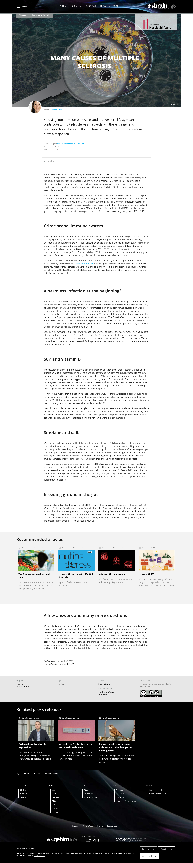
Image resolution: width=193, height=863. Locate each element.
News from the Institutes (31, 718)
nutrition (61, 684)
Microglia (107, 266)
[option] (156, 24)
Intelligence (118, 508)
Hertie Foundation (156, 24)
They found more (84, 263)
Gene (74, 252)
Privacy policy (39, 855)
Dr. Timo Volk (79, 143)
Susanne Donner (56, 110)
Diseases (23, 15)
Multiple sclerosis (41, 15)
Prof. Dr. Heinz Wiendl (65, 143)
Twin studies (133, 245)
